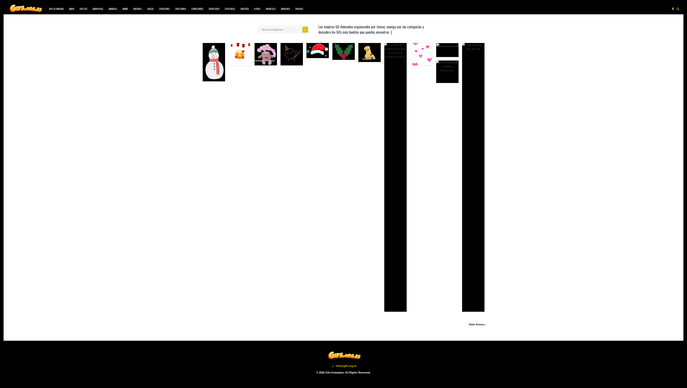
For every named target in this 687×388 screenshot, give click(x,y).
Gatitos (83, 9)
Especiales (230, 9)
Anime (125, 9)
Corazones (164, 9)
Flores (257, 9)
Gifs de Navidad (56, 9)
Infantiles (271, 9)
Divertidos (214, 9)
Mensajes (285, 9)
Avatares (137, 9)
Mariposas (98, 9)
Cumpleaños (197, 9)
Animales (113, 9)
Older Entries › (477, 324)
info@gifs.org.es (346, 365)
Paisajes (299, 9)
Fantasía (244, 9)
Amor (71, 9)
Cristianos (180, 9)
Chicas (150, 9)
